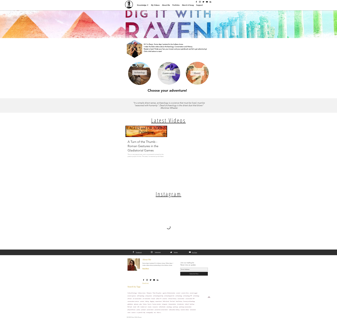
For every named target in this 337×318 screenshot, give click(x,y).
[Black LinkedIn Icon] (210, 2)
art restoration (146, 298)
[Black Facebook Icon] (196, 2)
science (133, 312)
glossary (136, 304)
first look (172, 301)
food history (179, 301)
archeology (196, 296)
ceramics (164, 298)
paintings (175, 307)
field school (166, 301)
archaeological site (169, 296)
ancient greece (132, 296)
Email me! (145, 283)
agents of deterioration (169, 293)
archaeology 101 (187, 296)
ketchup (192, 304)
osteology (169, 307)
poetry (138, 309)
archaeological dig (158, 296)
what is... (159, 312)
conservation (180, 298)
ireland (187, 304)
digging (152, 301)
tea (155, 312)
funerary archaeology (189, 301)
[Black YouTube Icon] (207, 2)
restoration (193, 309)
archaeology (178, 296)
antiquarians (148, 296)
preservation (150, 309)
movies (149, 307)
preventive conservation (161, 309)
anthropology (140, 296)
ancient (178, 293)
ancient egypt (193, 293)
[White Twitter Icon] (171, 252)
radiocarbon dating (174, 309)
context (142, 301)
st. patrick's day (141, 312)
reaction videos (185, 309)
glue (140, 304)
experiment (158, 301)
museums (155, 307)
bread (153, 298)
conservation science (133, 301)
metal (134, 307)
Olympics (149, 293)
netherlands (162, 307)
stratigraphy (149, 312)
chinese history (172, 298)
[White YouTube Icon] (190, 252)
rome (129, 312)
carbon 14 (158, 298)
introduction (180, 304)
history (145, 304)
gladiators (130, 304)
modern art (143, 307)
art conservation (137, 298)
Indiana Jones (142, 293)
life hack (130, 307)
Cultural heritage (132, 293)
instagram (164, 304)
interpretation (172, 304)
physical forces (132, 309)
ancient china (185, 293)
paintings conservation (185, 307)
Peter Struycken (157, 293)
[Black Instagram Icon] (200, 2)
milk (138, 307)
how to (149, 304)
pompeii (143, 309)
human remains (156, 304)
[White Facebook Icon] (133, 252)
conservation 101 (190, 298)
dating (147, 301)
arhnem (130, 298)
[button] (143, 5)
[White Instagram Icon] (152, 252)
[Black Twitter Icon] (203, 2)
